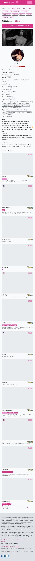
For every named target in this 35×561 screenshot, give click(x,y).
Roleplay (27, 105)
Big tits (22, 14)
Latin (13, 8)
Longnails (9, 114)
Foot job (5, 17)
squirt (3, 325)
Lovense (15, 14)
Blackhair (8, 86)
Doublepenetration (18, 105)
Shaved (12, 99)
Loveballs (17, 110)
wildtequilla (6, 501)
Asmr (4, 114)
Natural (8, 91)
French (27, 80)
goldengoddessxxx (8, 442)
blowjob (10, 412)
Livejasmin (11, 72)
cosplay (14, 325)
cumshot (8, 325)
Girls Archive (4, 540)
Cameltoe (5, 103)
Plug (12, 110)
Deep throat (6, 14)
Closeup (5, 107)
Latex (8, 112)
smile (11, 472)
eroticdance (5, 472)
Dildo (18, 8)
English (16, 80)
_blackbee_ (5, 469)
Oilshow (27, 103)
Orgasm (29, 14)
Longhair (14, 86)
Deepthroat (23, 101)
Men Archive (12, 540)
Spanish (22, 80)
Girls (17, 21)
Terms (13, 546)
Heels (23, 112)
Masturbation (15, 11)
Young (9, 77)
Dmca (17, 546)
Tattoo (18, 112)
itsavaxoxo (5, 354)
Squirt (16, 101)
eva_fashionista (7, 410)
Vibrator (23, 110)
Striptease (25, 11)
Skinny (14, 91)
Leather (13, 112)
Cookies (8, 546)
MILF (11, 17)
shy (3, 210)
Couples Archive (21, 540)
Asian (29, 8)
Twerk (10, 105)
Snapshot (9, 116)
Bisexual (16, 74)
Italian (4, 82)
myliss (4, 176)
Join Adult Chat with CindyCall (17, 26)
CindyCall (17, 63)
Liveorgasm (17, 107)
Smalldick (9, 96)
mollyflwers (6, 239)
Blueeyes (8, 89)
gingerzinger (6, 208)
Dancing (11, 107)
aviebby (4, 295)
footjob (15, 412)
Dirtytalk (29, 101)
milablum (5, 382)
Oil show (6, 11)
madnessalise (6, 323)
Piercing (29, 112)
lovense (4, 178)
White (8, 84)
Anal (24, 8)
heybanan (5, 267)
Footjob (5, 105)
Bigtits (8, 94)
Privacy (3, 546)
